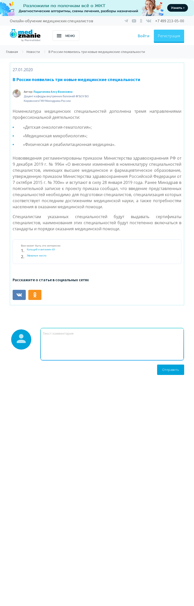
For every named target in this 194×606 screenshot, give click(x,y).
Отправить (170, 369)
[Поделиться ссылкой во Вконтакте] (19, 295)
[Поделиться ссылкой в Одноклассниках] (34, 295)
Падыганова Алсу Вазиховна (53, 91)
